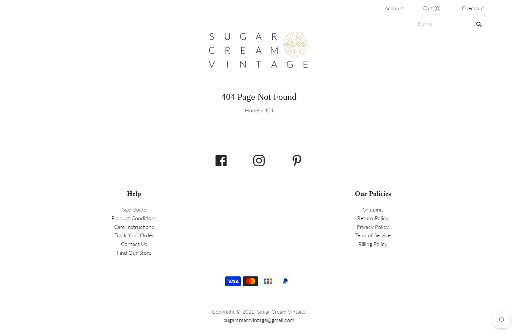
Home (252, 110)
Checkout (473, 8)
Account (394, 8)
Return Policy (372, 218)
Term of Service (373, 235)
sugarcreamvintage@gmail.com (259, 320)
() (432, 8)
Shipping (373, 209)
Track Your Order (134, 235)
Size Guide (134, 209)
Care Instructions (134, 227)
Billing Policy (372, 244)
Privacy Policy (373, 227)
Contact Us (134, 244)
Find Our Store (134, 252)
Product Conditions (134, 218)
